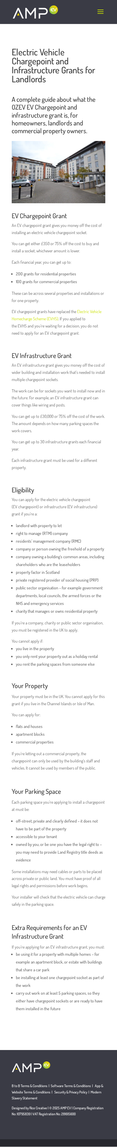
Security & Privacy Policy (71, 1092)
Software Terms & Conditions (71, 1086)
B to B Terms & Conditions (29, 1086)
